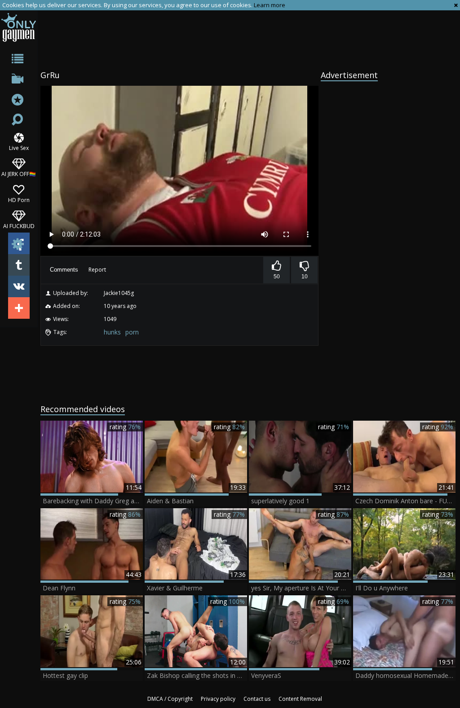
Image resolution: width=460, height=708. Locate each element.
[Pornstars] (18, 100)
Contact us (256, 699)
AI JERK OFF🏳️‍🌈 (18, 173)
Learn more (269, 5)
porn (132, 332)
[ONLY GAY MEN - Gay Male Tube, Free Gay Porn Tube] (18, 27)
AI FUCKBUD (19, 225)
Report (97, 269)
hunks (112, 332)
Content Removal (300, 699)
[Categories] (18, 60)
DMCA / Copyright (170, 699)
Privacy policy (218, 699)
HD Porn (19, 199)
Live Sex (19, 147)
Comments (64, 269)
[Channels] (18, 80)
